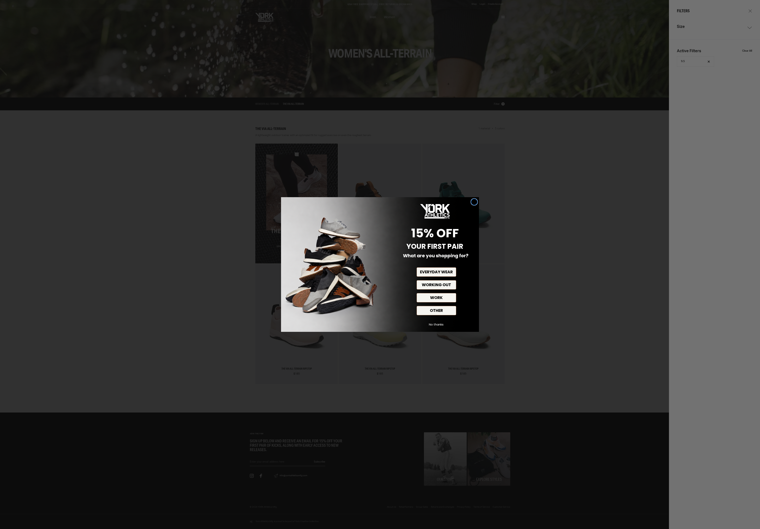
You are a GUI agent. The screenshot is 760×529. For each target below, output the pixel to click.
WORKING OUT (436, 285)
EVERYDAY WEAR (436, 272)
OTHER (436, 310)
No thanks (436, 324)
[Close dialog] (474, 202)
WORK (436, 297)
